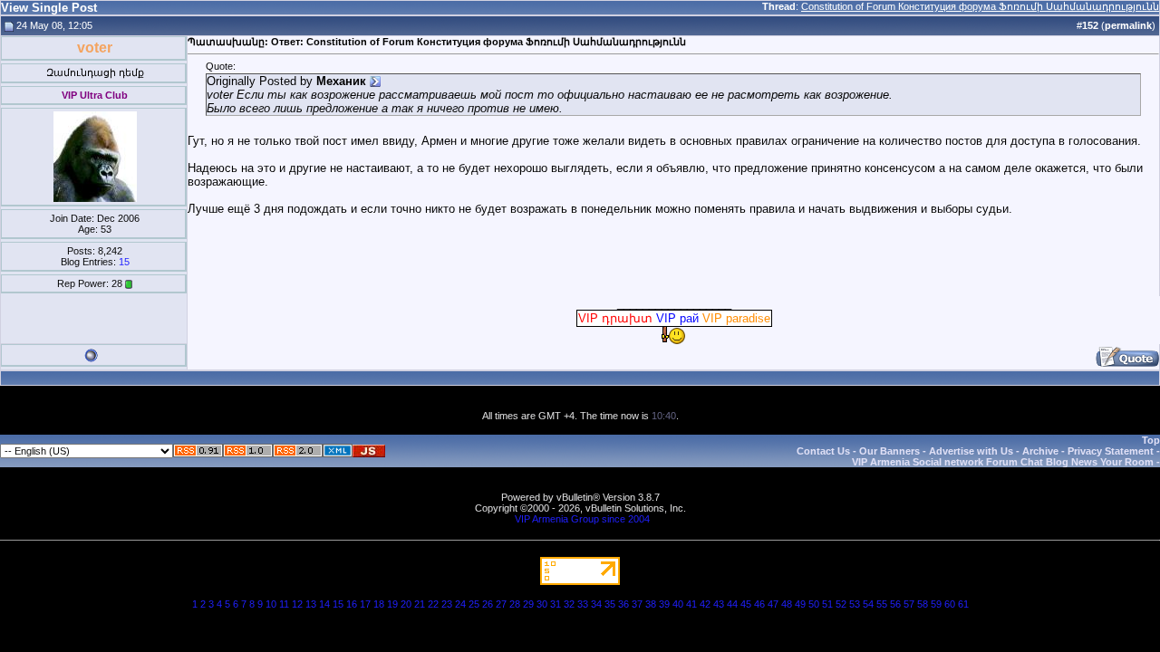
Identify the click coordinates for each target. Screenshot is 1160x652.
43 (718, 604)
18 (378, 604)
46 (759, 604)
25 (474, 604)
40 (677, 604)
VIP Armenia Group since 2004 (582, 518)
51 (827, 604)
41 (691, 604)
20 (406, 604)
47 (773, 604)
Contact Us (823, 451)
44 (732, 604)
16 (351, 604)
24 (460, 604)
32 (569, 604)
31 (555, 604)
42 (705, 604)
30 (541, 604)
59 (936, 604)
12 (297, 604)
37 (637, 604)
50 (813, 604)
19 (392, 604)
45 (745, 604)
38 (650, 604)
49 (800, 604)
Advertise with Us (971, 451)
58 (922, 604)
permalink (1128, 25)
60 (949, 604)
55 (881, 604)
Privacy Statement (1111, 451)
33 (582, 604)
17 (365, 604)
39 (664, 604)
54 (868, 604)
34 (596, 604)
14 (324, 604)
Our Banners (889, 451)
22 (433, 604)
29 (528, 604)
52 (841, 604)
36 (623, 604)
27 (501, 604)
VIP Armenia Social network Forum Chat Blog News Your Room (1003, 461)
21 (419, 604)
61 (963, 604)
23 (446, 604)
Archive (1040, 451)
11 (284, 604)
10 (271, 604)
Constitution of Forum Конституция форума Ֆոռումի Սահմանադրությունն (980, 6)
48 (786, 604)
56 (895, 604)
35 (609, 604)
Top (1151, 440)
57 (909, 604)
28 (514, 604)
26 (487, 604)
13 (310, 604)
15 (124, 261)
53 (854, 604)
